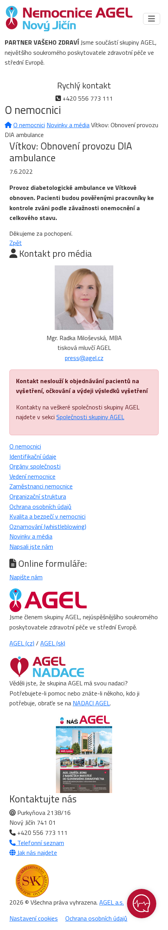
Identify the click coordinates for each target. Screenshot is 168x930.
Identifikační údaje (32, 456)
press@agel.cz (84, 357)
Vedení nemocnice (32, 476)
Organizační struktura (37, 496)
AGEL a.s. (111, 902)
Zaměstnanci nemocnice (41, 486)
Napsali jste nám (31, 546)
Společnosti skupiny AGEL (90, 417)
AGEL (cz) (21, 643)
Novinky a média (67, 125)
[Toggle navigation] (151, 19)
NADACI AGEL (91, 703)
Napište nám (26, 577)
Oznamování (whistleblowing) (47, 526)
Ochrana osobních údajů (40, 506)
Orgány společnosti (35, 466)
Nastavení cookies (33, 918)
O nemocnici (29, 125)
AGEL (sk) (52, 643)
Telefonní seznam (40, 842)
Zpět (15, 242)
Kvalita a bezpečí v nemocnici (47, 516)
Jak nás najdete (36, 852)
